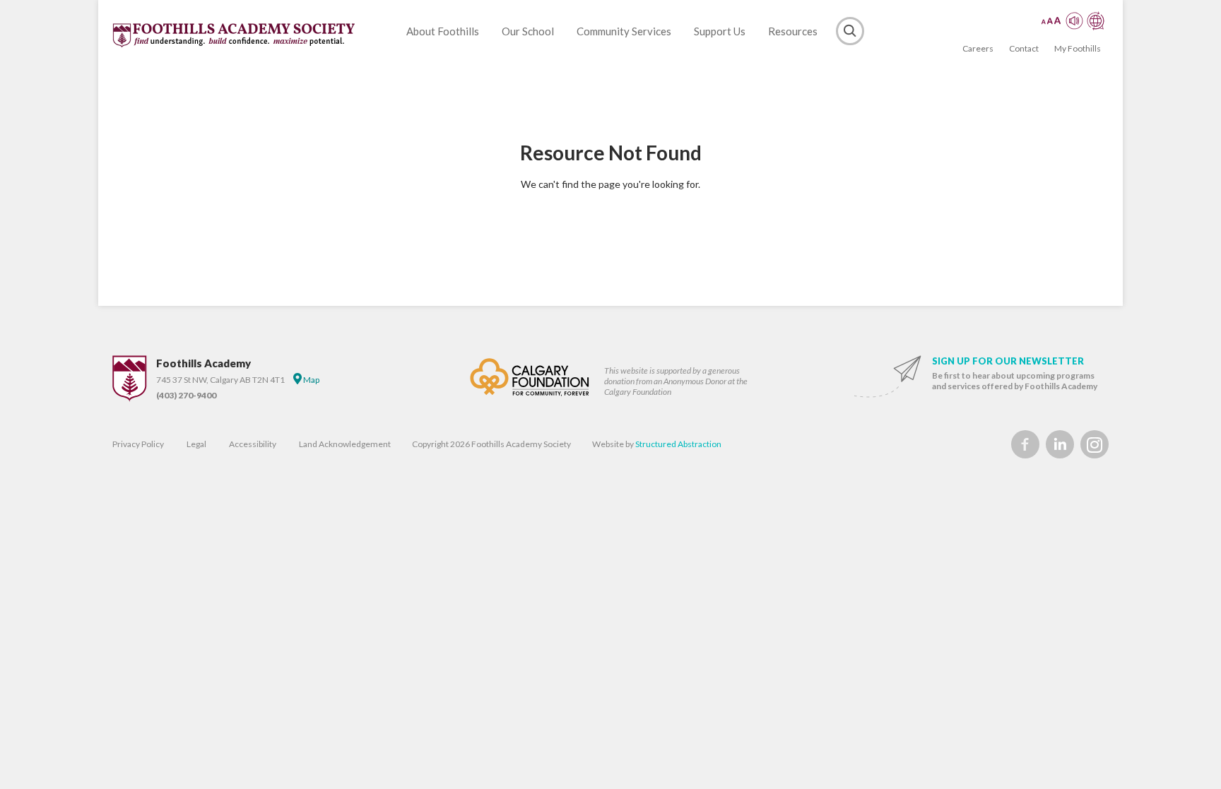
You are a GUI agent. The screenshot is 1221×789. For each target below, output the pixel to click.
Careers (977, 48)
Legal (196, 444)
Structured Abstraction (678, 444)
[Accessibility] (1073, 20)
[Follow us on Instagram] (1094, 444)
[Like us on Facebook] (1025, 444)
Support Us (719, 31)
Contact (1024, 48)
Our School (528, 31)
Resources (793, 31)
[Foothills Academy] (234, 35)
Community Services (624, 31)
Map (310, 379)
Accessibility (252, 444)
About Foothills (442, 31)
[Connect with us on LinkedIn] (1060, 444)
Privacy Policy (138, 444)
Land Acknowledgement (345, 444)
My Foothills (1077, 48)
